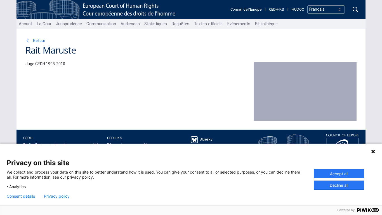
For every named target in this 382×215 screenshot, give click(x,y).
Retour (38, 40)
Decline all (339, 185)
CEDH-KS (276, 9)
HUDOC (298, 9)
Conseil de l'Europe (245, 9)
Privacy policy (57, 196)
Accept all (339, 173)
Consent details (21, 196)
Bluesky (206, 139)
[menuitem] (25, 24)
